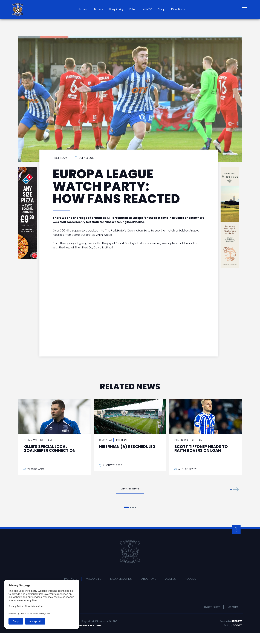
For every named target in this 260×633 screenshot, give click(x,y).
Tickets (98, 9)
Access (170, 579)
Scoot (237, 625)
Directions (178, 9)
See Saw (237, 621)
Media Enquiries (121, 579)
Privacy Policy (211, 607)
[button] (234, 489)
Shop (161, 9)
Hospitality (116, 9)
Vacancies (93, 579)
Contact (233, 607)
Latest (83, 9)
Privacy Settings (90, 625)
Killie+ (133, 9)
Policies (190, 579)
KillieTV (147, 9)
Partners (70, 579)
